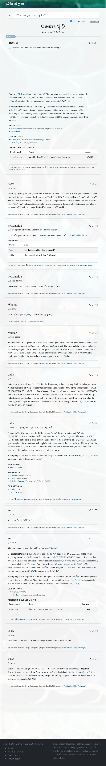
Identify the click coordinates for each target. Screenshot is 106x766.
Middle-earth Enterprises (82, 754)
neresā (15, 139)
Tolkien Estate (59, 757)
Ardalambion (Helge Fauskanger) (75, 214)
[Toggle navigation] (98, 3)
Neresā (14, 100)
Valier (40, 94)
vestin (33, 564)
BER (33, 570)
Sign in (11, 748)
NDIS (81, 432)
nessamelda (17, 128)
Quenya (29, 314)
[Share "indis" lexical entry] (90, 375)
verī (13, 592)
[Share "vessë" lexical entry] (90, 631)
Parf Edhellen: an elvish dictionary (14, 4)
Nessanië (16, 131)
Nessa (49, 106)
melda (78, 235)
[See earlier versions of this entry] (92, 43)
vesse (82, 560)
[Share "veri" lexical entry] (90, 510)
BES (48, 567)
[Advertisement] (48, 71)
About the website (16, 751)
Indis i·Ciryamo (67, 436)
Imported (41, 321)
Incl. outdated (78, 21)
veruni (68, 560)
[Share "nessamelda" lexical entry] (90, 226)
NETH (75, 113)
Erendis (15, 475)
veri (24, 557)
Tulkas (21, 94)
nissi (10, 446)
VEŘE (55, 557)
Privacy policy (14, 758)
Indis (14, 478)
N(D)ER (19, 142)
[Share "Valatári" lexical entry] (90, 333)
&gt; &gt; (75, 583)
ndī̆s (13, 489)
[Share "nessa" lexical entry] (89, 43)
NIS (16, 492)
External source (52, 167)
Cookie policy (14, 755)
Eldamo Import (20, 170)
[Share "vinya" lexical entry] (90, 659)
